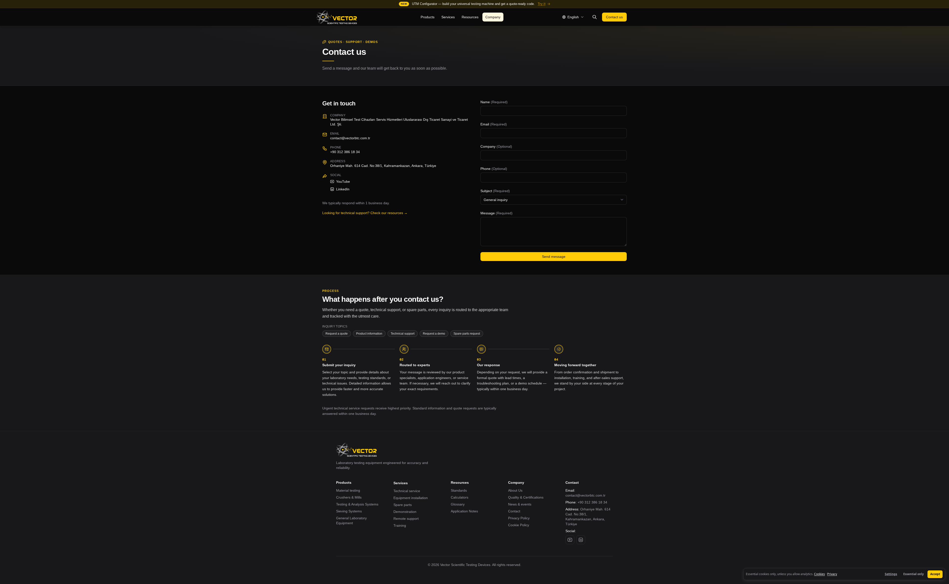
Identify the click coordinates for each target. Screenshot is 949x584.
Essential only (913, 574)
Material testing (348, 490)
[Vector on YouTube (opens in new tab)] (569, 539)
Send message (553, 257)
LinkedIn (342, 189)
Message (496, 213)
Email (493, 124)
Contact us (614, 17)
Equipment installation (410, 498)
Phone (493, 169)
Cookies (819, 574)
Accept (935, 574)
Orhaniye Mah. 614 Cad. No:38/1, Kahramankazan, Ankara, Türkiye (383, 166)
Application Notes (464, 511)
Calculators (459, 497)
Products (427, 17)
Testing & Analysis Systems (357, 504)
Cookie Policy (518, 525)
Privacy (832, 574)
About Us (515, 490)
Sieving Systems (349, 511)
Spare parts (402, 505)
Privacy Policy (519, 518)
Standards (459, 490)
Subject (495, 191)
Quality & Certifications (525, 497)
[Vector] (336, 17)
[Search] (594, 17)
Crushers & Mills (349, 497)
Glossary (458, 504)
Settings (891, 574)
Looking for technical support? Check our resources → (365, 213)
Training (399, 525)
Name (494, 102)
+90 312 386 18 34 (592, 502)
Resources (470, 17)
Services (448, 17)
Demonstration (404, 512)
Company (492, 17)
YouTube (343, 181)
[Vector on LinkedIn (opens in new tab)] (580, 539)
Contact (514, 511)
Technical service (406, 491)
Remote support (406, 519)
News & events (519, 504)
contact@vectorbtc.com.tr (350, 138)
